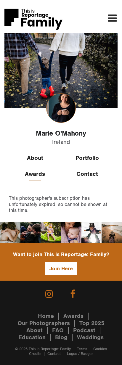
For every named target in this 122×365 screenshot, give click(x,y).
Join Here (61, 269)
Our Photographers (43, 323)
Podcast (84, 330)
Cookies (100, 349)
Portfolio (87, 158)
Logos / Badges (80, 354)
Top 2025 (91, 323)
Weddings (90, 337)
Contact (87, 174)
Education (32, 337)
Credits (35, 354)
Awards (35, 174)
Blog (61, 337)
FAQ (58, 330)
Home (46, 316)
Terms (82, 349)
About (35, 158)
